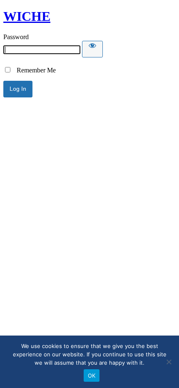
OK (92, 375)
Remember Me (34, 70)
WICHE (26, 16)
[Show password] (92, 49)
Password (16, 36)
